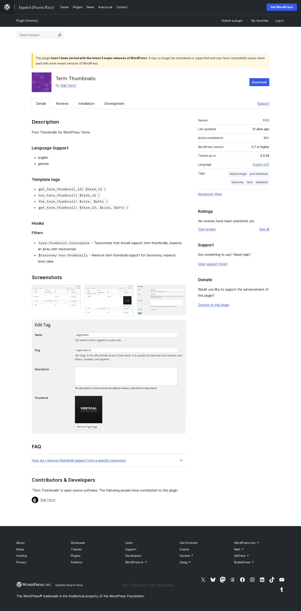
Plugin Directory (27, 20)
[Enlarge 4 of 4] (181, 325)
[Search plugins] (60, 35)
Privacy (21, 562)
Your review (207, 229)
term (250, 182)
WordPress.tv (136, 562)
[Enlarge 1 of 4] (76, 290)
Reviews (62, 103)
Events (184, 549)
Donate (186, 555)
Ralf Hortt (68, 85)
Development (114, 103)
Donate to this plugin (213, 305)
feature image (238, 173)
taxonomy (238, 182)
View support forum (212, 264)
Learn (129, 542)
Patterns (76, 562)
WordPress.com (246, 542)
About (20, 542)
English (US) (261, 164)
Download (259, 82)
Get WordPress (281, 7)
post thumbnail (259, 173)
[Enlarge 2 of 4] (128, 290)
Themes (76, 549)
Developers (133, 555)
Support (263, 103)
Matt (239, 549)
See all (264, 229)
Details (41, 103)
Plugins (75, 555)
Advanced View (210, 194)
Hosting (21, 555)
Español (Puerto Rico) (69, 585)
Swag (185, 562)
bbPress (241, 555)
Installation (86, 103)
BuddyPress (244, 562)
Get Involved (188, 542)
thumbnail (262, 182)
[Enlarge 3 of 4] (181, 290)
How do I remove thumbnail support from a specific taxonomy (79, 460)
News (20, 549)
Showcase (78, 542)
